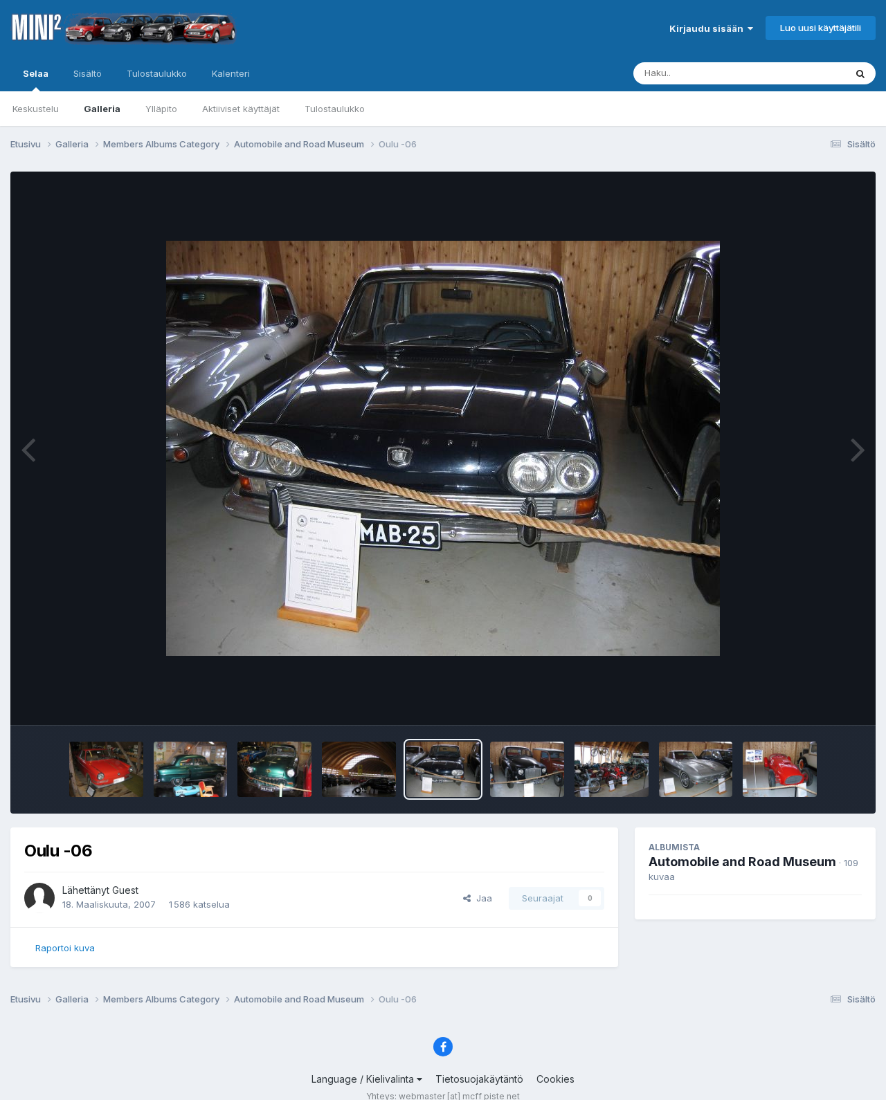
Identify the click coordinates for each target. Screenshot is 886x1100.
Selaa (35, 73)
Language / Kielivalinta (364, 1079)
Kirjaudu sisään (708, 28)
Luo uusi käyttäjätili (820, 27)
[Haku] (860, 73)
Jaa (481, 898)
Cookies (555, 1079)
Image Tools (818, 700)
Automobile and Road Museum (742, 861)
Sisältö (87, 73)
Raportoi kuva (65, 947)
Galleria (102, 108)
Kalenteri (231, 73)
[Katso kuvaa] (443, 448)
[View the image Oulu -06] (359, 769)
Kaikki (814, 73)
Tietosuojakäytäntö (479, 1079)
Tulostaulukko (335, 108)
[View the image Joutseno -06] (106, 769)
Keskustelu (35, 108)
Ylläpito (161, 108)
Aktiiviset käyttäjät (241, 108)
